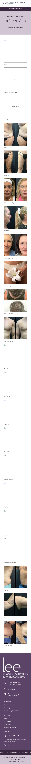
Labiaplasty (7, 286)
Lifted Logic (21, 761)
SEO (15, 761)
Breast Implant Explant (11, 92)
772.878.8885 (21, 2)
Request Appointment (15, 8)
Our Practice (7, 721)
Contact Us (7, 724)
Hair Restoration (8, 313)
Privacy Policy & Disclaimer (12, 711)
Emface (6, 424)
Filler (5, 64)
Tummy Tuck (8, 147)
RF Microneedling (9, 203)
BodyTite (6, 590)
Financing (7, 708)
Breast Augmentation (10, 562)
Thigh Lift (7, 175)
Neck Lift (6, 230)
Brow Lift (6, 452)
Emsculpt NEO (8, 645)
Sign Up (6, 745)
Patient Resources (9, 705)
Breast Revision (8, 479)
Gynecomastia (8, 341)
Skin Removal (8, 120)
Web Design (10, 761)
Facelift (6, 369)
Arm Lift (6, 618)
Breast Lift (7, 507)
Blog (5, 718)
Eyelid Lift (7, 396)
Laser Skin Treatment (10, 258)
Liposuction (7, 535)
